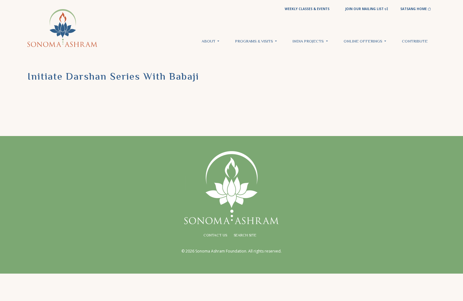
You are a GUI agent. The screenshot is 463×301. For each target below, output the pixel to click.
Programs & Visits (254, 41)
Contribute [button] (415, 41)
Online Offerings (363, 41)
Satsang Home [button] (414, 9)
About (209, 41)
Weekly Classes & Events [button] (307, 9)
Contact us (215, 236)
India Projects (309, 41)
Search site (245, 236)
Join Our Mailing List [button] (365, 9)
